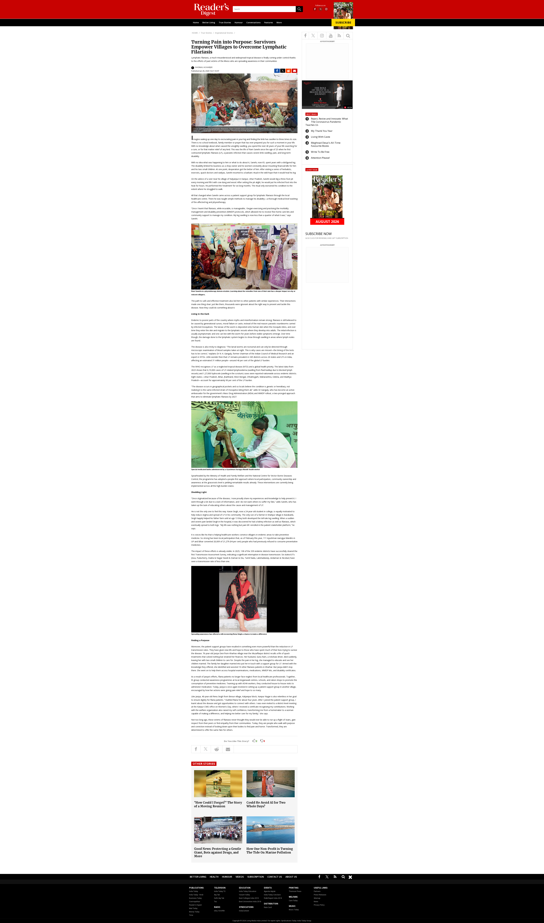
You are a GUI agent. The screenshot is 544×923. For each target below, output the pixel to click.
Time (191, 915)
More (279, 22)
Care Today (293, 901)
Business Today (195, 898)
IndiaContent (244, 911)
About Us (291, 876)
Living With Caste (320, 136)
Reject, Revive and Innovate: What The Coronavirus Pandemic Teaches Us (326, 121)
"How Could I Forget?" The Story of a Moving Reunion (218, 804)
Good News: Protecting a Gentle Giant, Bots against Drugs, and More (217, 852)
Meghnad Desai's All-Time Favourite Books (325, 144)
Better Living (208, 22)
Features (268, 22)
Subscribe (343, 22)
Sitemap (317, 898)
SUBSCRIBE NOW (318, 233)
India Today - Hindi (196, 895)
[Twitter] (327, 876)
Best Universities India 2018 (250, 902)
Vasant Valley (244, 895)
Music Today (294, 910)
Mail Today (193, 908)
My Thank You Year (321, 130)
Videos (240, 876)
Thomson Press (295, 891)
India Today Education (247, 891)
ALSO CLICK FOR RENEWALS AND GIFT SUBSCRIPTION (326, 238)
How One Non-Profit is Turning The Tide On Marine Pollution (269, 850)
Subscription (255, 876)
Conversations (253, 22)
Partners (317, 891)
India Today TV (220, 891)
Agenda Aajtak (269, 891)
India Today (193, 891)
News (316, 902)
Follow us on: (320, 5)
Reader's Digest (195, 905)
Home (196, 22)
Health (214, 876)
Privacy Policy (319, 905)
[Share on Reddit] (288, 71)
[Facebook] (319, 876)
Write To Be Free (320, 151)
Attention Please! (320, 157)
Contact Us (274, 876)
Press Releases (320, 895)
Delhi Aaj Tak (219, 898)
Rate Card (268, 907)
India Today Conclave (272, 895)
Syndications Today (288, 921)
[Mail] (294, 71)
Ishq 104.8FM (219, 911)
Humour (239, 22)
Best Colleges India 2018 (249, 898)
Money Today (194, 912)
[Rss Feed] (335, 876)
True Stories (225, 22)
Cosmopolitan (194, 902)
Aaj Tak (217, 895)
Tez (215, 902)
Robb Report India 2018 (273, 898)
